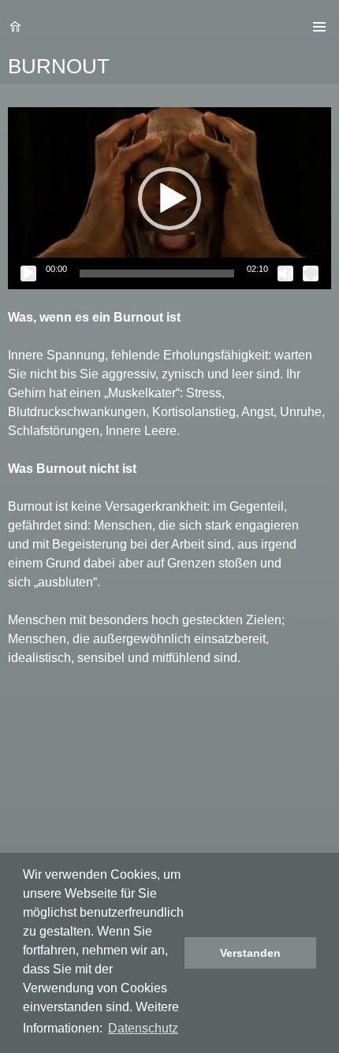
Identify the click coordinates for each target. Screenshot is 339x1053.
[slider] (157, 273)
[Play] (28, 273)
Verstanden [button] (250, 953)
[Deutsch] (296, 27)
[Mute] (285, 273)
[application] (169, 198)
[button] (169, 198)
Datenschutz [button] (143, 1028)
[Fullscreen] (311, 273)
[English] (277, 27)
